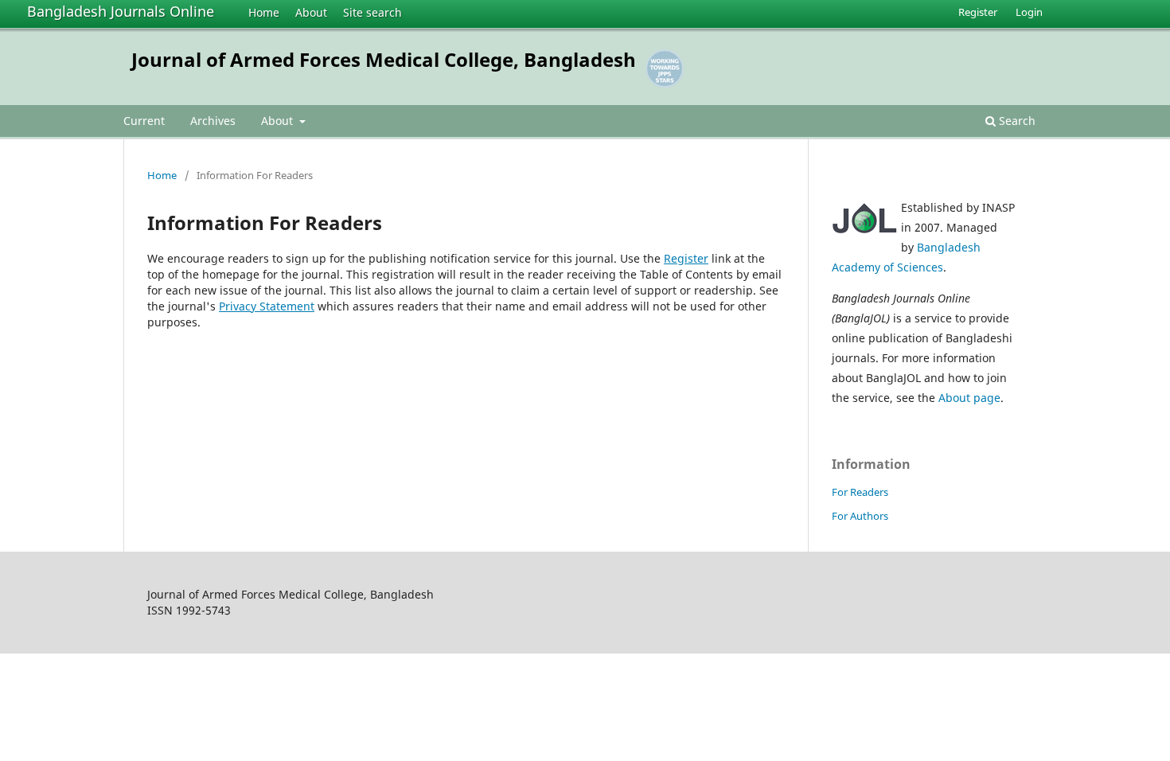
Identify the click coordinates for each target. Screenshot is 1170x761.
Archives (213, 120)
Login (1029, 12)
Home (263, 12)
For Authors (860, 516)
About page (969, 397)
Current (144, 120)
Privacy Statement (266, 306)
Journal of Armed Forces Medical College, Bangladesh (383, 59)
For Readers (860, 492)
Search (1015, 120)
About (311, 12)
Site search (372, 12)
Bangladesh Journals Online (120, 11)
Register (977, 12)
